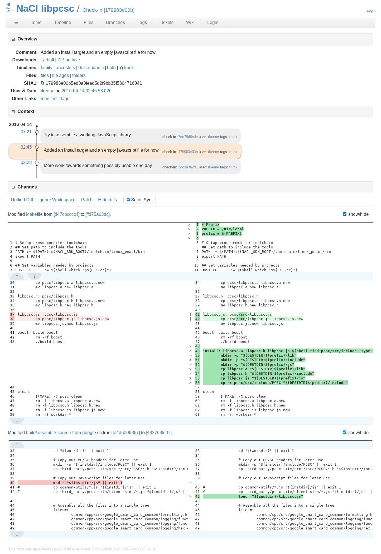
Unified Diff (22, 199)
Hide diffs (107, 199)
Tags (142, 22)
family (46, 67)
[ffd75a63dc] (97, 214)
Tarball (47, 59)
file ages (60, 75)
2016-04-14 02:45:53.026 (87, 90)
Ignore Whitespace (57, 199)
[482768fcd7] (159, 432)
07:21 (26, 131)
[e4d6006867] (126, 432)
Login (371, 10)
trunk (129, 67)
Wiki (190, 22)
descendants (91, 67)
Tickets (166, 22)
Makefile (34, 214)
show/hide (357, 214)
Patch (87, 199)
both (111, 67)
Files (88, 22)
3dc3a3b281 (188, 167)
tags (65, 98)
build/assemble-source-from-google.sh (64, 432)
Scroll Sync (142, 199)
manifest (49, 98)
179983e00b (188, 152)
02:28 (26, 162)
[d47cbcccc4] (66, 214)
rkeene (47, 90)
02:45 (26, 147)
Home (36, 22)
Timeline (62, 22)
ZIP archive (68, 59)
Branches (115, 22)
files (45, 75)
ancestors (65, 67)
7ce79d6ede (188, 137)
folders (79, 75)
